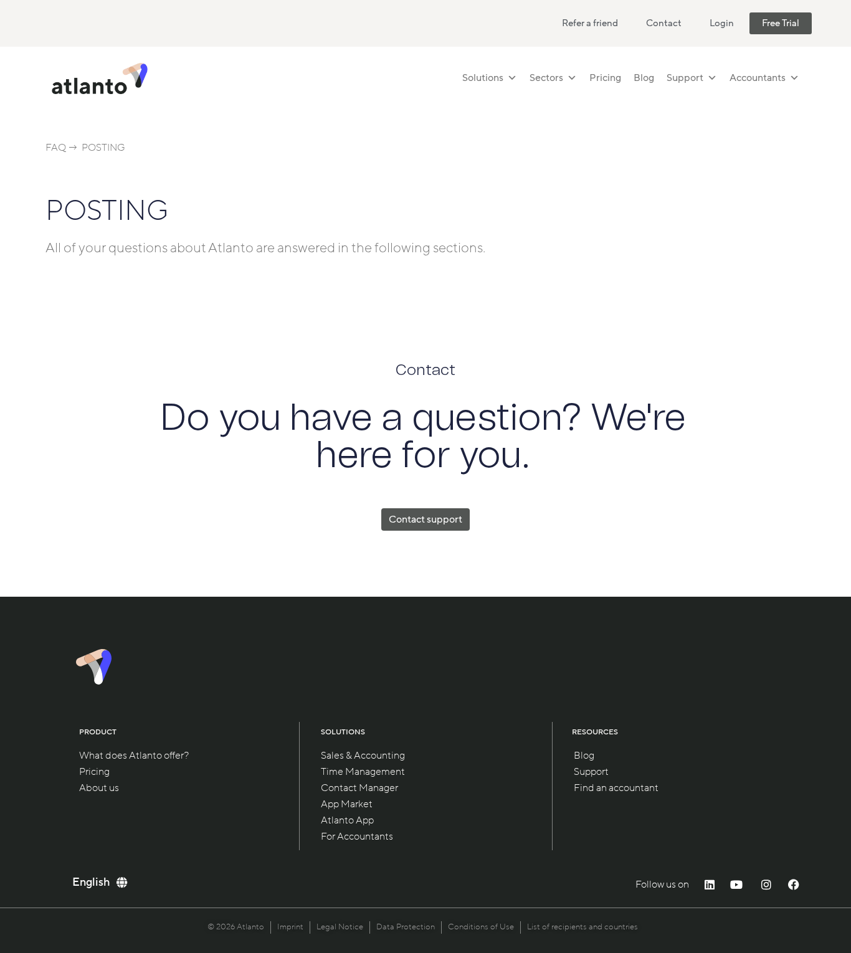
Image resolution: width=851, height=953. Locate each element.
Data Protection (405, 926)
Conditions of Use (481, 926)
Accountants (758, 78)
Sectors (546, 78)
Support (685, 78)
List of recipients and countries (582, 926)
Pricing (605, 78)
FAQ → (61, 147)
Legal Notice (339, 926)
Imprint (290, 926)
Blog (644, 78)
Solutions (482, 78)
